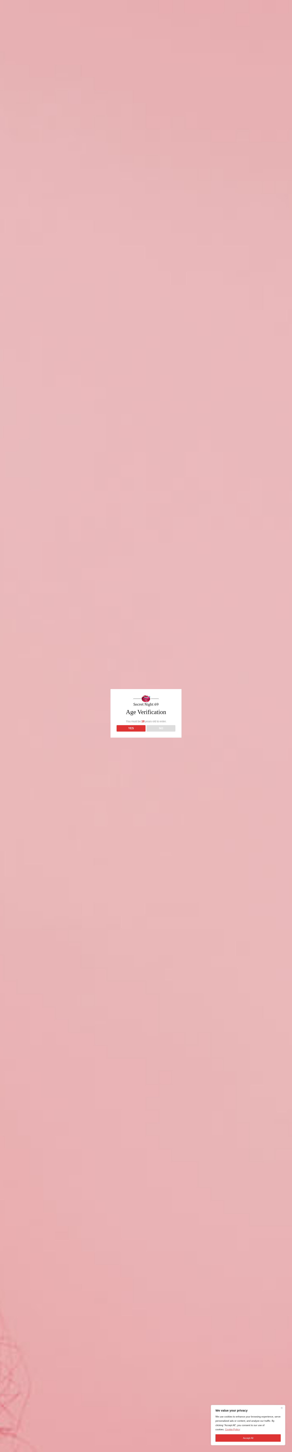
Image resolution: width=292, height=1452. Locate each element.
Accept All (248, 1438)
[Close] (282, 1408)
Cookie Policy (232, 1429)
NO (161, 728)
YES (131, 728)
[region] (248, 1425)
